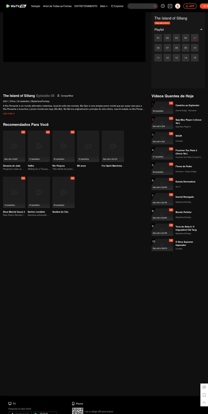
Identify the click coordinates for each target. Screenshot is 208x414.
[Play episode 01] (158, 38)
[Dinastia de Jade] (14, 146)
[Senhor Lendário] (39, 192)
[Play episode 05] (195, 38)
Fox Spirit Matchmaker (113, 165)
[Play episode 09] (185, 48)
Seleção (35, 6)
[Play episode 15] (195, 57)
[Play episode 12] (167, 57)
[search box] (155, 6)
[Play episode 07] (167, 48)
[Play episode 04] (185, 38)
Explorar (118, 6)
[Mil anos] (88, 146)
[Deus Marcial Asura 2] (14, 192)
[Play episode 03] (176, 38)
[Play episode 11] (158, 57)
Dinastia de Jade (11, 165)
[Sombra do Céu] (63, 192)
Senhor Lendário (36, 211)
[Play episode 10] (195, 48)
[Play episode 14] (185, 57)
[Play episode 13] (176, 57)
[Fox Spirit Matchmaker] (113, 146)
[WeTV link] (16, 6)
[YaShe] (39, 146)
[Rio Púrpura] (63, 146)
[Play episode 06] (158, 48)
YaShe (31, 165)
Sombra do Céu (60, 211)
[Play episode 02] (167, 38)
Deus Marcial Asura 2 (14, 211)
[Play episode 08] (176, 48)
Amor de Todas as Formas (57, 6)
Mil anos (81, 165)
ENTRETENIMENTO (85, 6)
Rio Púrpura (58, 165)
